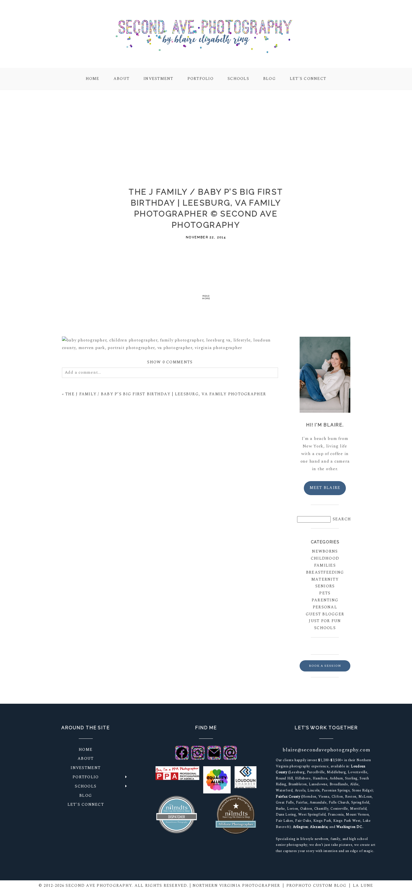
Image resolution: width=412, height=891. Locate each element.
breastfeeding (325, 572)
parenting (325, 600)
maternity (325, 579)
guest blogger (325, 614)
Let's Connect (308, 78)
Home (92, 78)
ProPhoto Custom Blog (316, 885)
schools (325, 628)
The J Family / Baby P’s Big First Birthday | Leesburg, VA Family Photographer (165, 394)
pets (324, 593)
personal (325, 607)
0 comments (170, 362)
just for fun (325, 621)
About (121, 78)
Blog (269, 78)
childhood (325, 558)
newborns (325, 551)
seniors (325, 586)
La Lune (363, 885)
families (325, 565)
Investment (158, 78)
